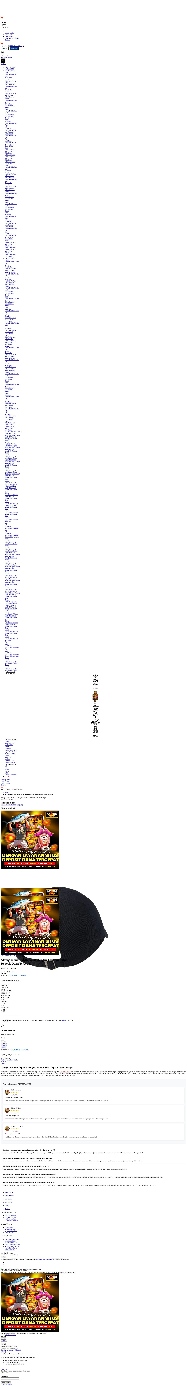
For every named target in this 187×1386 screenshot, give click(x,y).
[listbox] (37, 1001)
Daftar (14, 48)
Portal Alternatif (9, 1250)
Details (3, 1063)
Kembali (7, 1205)
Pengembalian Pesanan (12, 38)
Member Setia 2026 (11, 1217)
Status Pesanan (9, 1195)
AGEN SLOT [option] (5, 997)
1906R (7, 771)
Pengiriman (8, 1199)
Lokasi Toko (8, 34)
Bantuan (7, 40)
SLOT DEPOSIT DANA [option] (4, 1001)
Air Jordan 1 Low (10, 743)
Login (4, 48)
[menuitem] (11, 67)
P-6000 (7, 746)
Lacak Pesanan (9, 36)
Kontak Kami (9, 1192)
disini (63, 1020)
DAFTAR (4, 1043)
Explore (3, 64)
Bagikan (3, 1062)
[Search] (3, 61)
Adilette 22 (8, 757)
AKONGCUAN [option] (6, 991)
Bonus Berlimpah (10, 1229)
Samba (7, 755)
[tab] (93, 64)
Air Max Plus (9, 745)
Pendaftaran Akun (10, 1219)
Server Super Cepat (11, 1248)
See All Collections (10, 750)
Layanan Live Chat (11, 1231)
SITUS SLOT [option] (5, 993)
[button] (5, 892)
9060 (6, 773)
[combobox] (10, 56)
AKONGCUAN (65, 1072)
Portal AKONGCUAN (12, 1239)
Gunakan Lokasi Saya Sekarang (11, 1350)
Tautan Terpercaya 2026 (12, 1244)
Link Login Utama (10, 1241)
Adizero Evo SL (10, 760)
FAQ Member (9, 1227)
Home (6, 792)
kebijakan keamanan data (44, 1259)
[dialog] (93, 1347)
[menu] (93, 421)
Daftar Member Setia (11, 1243)
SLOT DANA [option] (5, 995)
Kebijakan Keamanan (11, 1221)
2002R (7, 769)
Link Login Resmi (10, 1215)
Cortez (7, 741)
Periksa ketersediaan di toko (9, 1060)
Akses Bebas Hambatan (12, 1246)
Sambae (7, 759)
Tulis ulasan (23, 975)
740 (6, 767)
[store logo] (16, 46)
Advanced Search (6, 57)
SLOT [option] (3, 1005)
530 (6, 766)
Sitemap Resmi (9, 1232)
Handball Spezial (10, 753)
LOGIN (3, 1041)
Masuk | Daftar (9, 33)
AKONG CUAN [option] (4, 1011)
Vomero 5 (8, 748)
